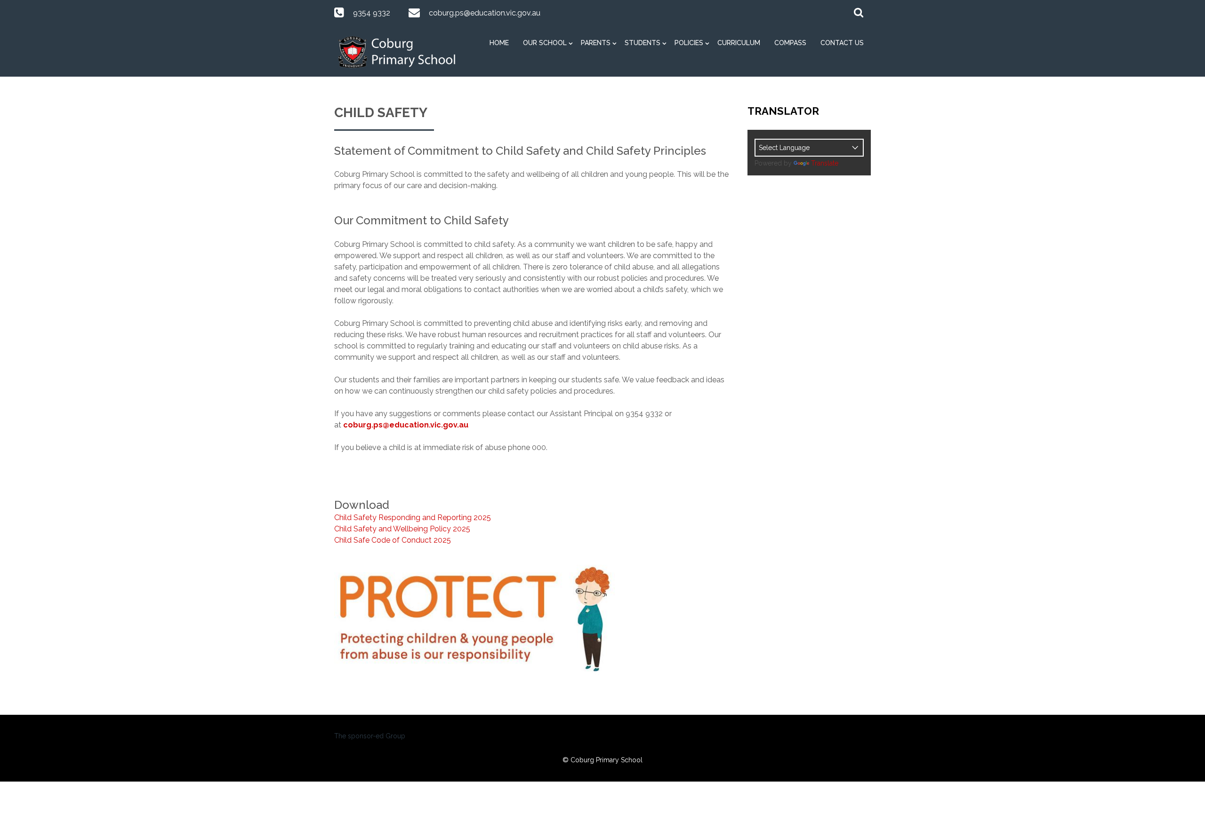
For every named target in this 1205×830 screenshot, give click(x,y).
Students (642, 43)
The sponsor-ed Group (369, 736)
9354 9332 (371, 12)
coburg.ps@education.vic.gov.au (484, 12)
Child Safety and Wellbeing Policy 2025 (402, 528)
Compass (790, 43)
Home (499, 43)
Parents (596, 43)
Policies (689, 43)
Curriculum (738, 43)
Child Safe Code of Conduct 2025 (392, 540)
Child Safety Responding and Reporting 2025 (412, 517)
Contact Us (842, 43)
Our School (545, 43)
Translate (824, 163)
